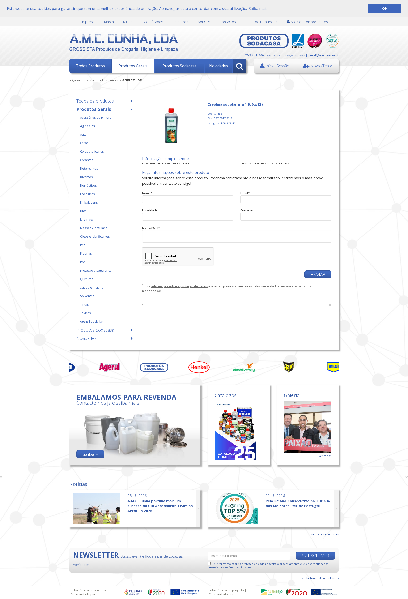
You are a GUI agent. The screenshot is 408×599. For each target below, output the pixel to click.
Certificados (153, 21)
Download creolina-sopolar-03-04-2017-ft (167, 163)
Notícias (204, 21)
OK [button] (384, 8)
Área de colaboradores (309, 21)
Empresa (87, 21)
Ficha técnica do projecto (88, 590)
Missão (129, 21)
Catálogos (180, 21)
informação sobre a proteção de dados (179, 286)
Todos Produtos (90, 65)
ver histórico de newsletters (320, 578)
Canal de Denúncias (261, 21)
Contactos (228, 21)
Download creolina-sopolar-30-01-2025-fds (266, 163)
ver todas (325, 456)
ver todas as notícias (325, 534)
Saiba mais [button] (258, 8)
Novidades (218, 65)
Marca (109, 21)
